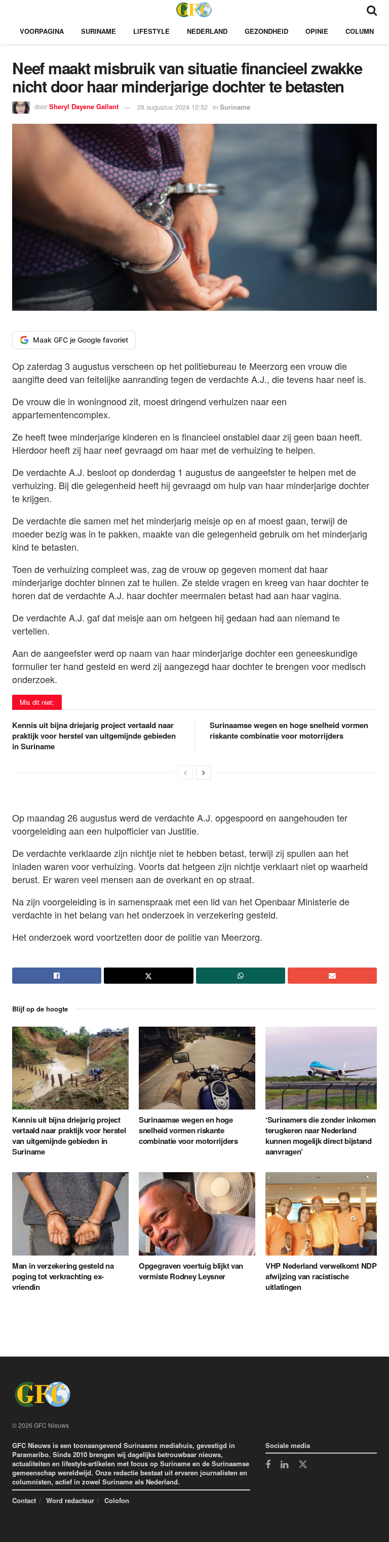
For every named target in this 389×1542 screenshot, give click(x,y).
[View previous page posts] (185, 772)
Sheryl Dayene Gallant (84, 107)
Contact (24, 1500)
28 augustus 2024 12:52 (172, 107)
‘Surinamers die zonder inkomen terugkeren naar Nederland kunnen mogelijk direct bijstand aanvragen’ (320, 1135)
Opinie (316, 31)
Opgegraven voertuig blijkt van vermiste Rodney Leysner (191, 1271)
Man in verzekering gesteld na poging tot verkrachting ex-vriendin (62, 1276)
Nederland (207, 31)
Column (359, 31)
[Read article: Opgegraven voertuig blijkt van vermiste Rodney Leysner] (197, 1213)
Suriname (98, 31)
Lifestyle (151, 31)
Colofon (116, 1500)
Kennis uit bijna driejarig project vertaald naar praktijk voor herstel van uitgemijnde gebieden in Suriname (94, 735)
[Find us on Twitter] (302, 1465)
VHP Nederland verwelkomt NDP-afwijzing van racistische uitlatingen (322, 1276)
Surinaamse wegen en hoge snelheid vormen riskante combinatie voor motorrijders (289, 730)
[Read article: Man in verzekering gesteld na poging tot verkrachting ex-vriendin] (70, 1213)
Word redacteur (70, 1500)
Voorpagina (42, 31)
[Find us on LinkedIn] (284, 1465)
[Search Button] (372, 9)
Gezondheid (266, 31)
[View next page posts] (203, 772)
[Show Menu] (17, 9)
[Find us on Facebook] (267, 1465)
